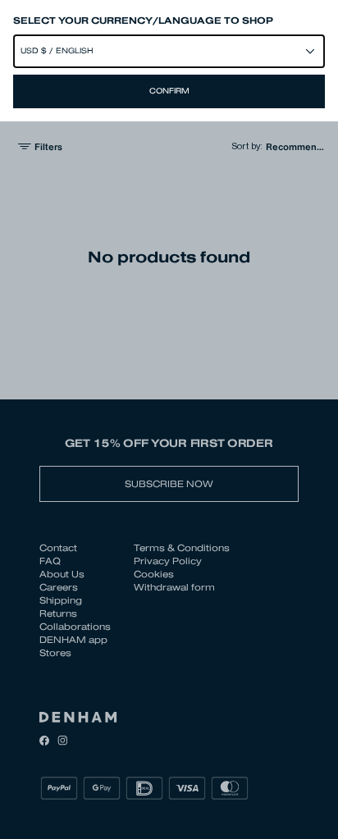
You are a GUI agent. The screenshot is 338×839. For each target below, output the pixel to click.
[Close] (169, 419)
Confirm (169, 91)
